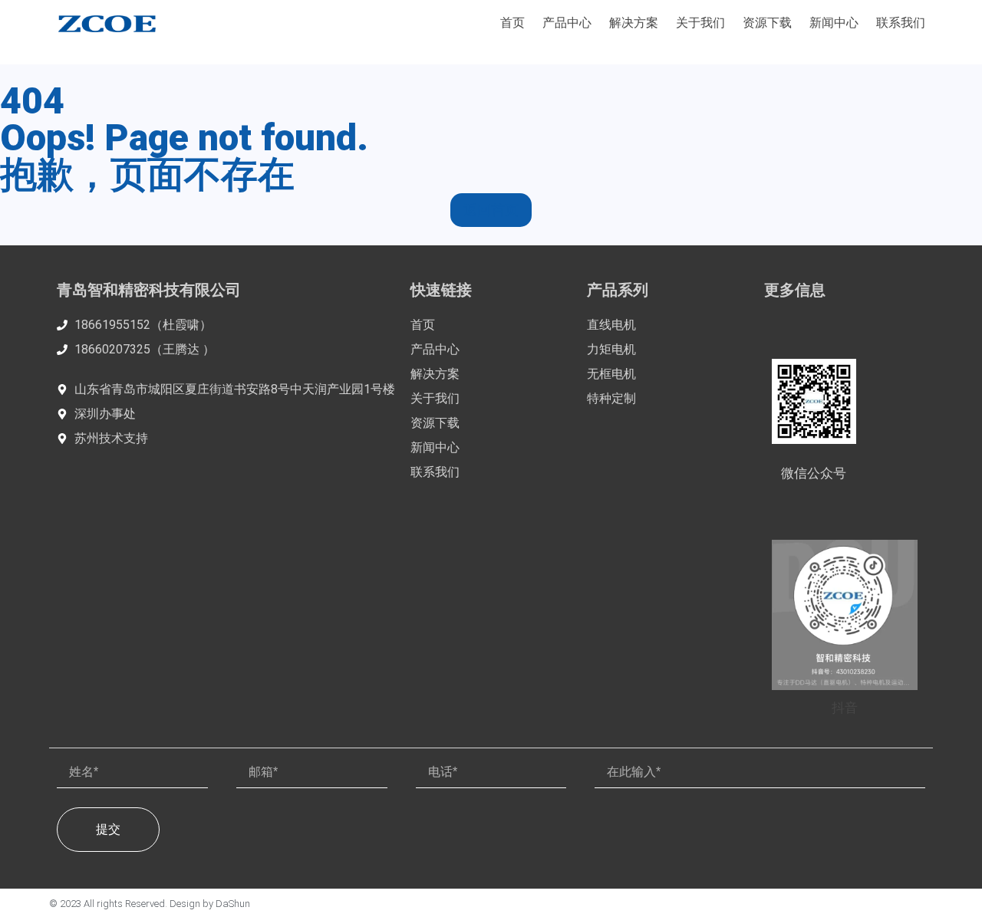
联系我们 (900, 22)
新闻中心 (833, 22)
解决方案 (633, 22)
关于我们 (700, 22)
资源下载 (767, 22)
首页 (512, 22)
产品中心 (567, 22)
